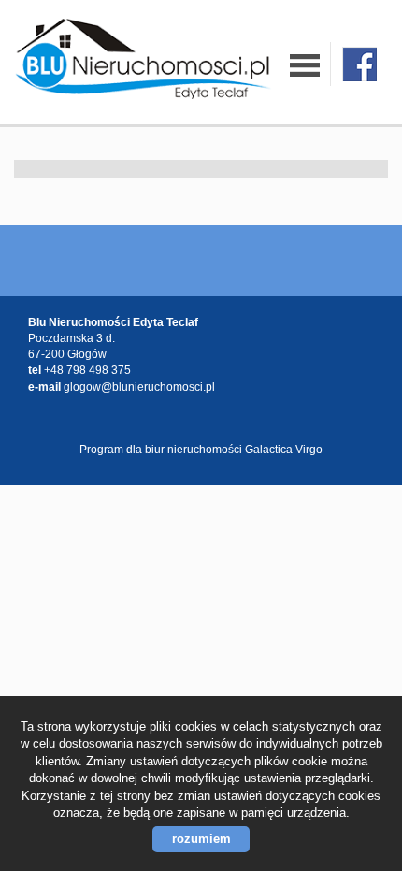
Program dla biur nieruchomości (162, 449)
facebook (359, 64)
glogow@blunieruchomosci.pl (139, 386)
